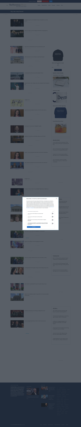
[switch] (52, 213)
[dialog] (40, 213)
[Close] (57, 199)
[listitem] (40, 211)
